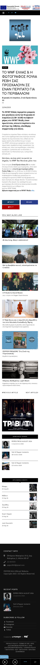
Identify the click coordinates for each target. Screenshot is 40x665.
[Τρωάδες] (33, 506)
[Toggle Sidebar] (3, 13)
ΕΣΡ (16, 650)
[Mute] (15, 661)
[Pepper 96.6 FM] (20, 40)
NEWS (5, 67)
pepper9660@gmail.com (15, 565)
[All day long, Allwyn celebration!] (20, 229)
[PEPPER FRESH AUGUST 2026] (5, 444)
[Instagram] (12, 12)
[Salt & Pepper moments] (5, 455)
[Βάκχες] (33, 487)
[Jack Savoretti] (33, 524)
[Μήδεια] (33, 497)
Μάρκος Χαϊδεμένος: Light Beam (16, 381)
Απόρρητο (4, 657)
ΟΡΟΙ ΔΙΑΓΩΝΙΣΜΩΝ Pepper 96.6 (21, 645)
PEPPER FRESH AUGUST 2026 (22, 441)
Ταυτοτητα (9, 650)
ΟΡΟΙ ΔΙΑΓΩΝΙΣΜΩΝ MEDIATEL (18, 647)
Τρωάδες (5, 505)
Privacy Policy (12, 643)
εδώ (32, 190)
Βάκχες (4, 486)
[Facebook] (9, 12)
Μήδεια (5, 495)
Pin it (11, 207)
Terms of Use (24, 643)
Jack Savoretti (7, 523)
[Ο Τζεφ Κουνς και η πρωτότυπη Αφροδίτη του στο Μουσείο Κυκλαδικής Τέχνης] (20, 309)
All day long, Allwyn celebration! (15, 240)
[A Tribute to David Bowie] (20, 281)
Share (29, 202)
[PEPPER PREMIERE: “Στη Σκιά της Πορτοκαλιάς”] (20, 340)
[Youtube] (15, 12)
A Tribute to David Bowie (13, 293)
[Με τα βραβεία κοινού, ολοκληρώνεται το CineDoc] (20, 254)
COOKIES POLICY (30, 647)
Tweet (11, 202)
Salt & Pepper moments (20, 452)
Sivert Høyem (7, 514)
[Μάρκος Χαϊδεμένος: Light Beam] (20, 369)
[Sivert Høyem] (33, 515)
